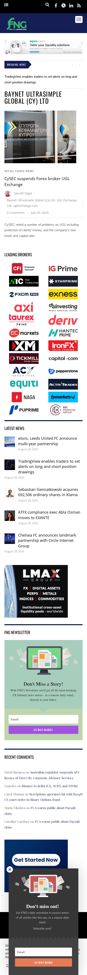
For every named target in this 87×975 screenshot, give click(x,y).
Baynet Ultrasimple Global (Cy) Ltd (31, 200)
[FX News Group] (16, 30)
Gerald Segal (23, 193)
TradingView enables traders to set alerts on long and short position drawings (49, 466)
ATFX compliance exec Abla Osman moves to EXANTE (49, 515)
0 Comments (16, 213)
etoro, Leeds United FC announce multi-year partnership (47, 441)
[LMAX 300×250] (36, 614)
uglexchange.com (25, 206)
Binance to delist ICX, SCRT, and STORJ (49, 786)
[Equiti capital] (43, 53)
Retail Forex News (19, 171)
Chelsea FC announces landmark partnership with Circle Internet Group (47, 540)
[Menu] (6, 5)
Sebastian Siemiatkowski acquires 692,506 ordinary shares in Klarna (48, 492)
